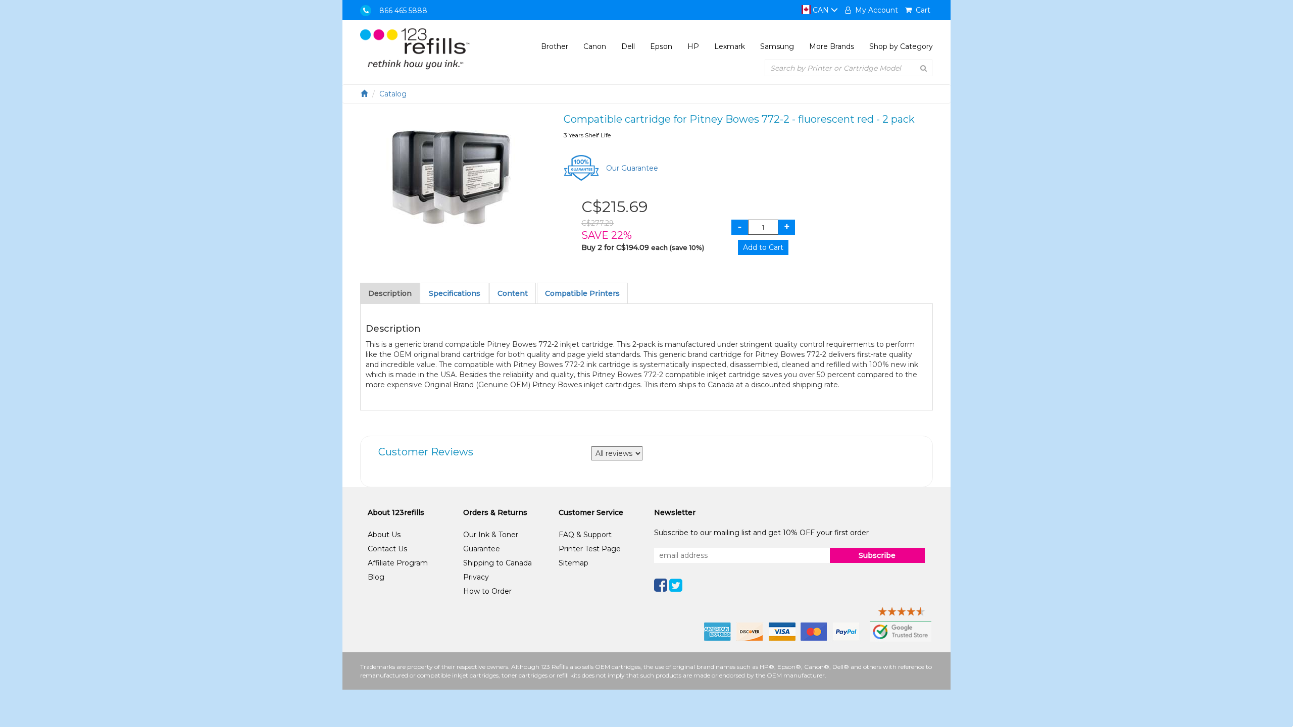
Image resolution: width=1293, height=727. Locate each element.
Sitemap (573, 562)
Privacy (476, 577)
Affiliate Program (398, 562)
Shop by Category (901, 46)
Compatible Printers (582, 293)
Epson (661, 46)
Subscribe (877, 555)
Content (513, 293)
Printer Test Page (590, 548)
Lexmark (729, 46)
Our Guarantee (632, 168)
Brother (554, 46)
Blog (376, 577)
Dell (628, 46)
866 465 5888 (403, 10)
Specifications (454, 293)
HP (693, 46)
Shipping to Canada (497, 562)
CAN (821, 10)
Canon (594, 46)
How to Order (487, 591)
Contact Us (387, 548)
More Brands (831, 46)
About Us (384, 534)
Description (390, 293)
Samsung (777, 46)
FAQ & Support (585, 534)
